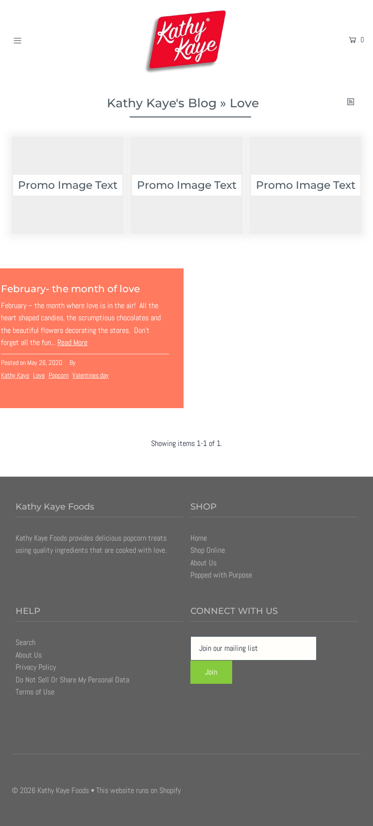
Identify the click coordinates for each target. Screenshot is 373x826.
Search (25, 642)
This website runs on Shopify (138, 790)
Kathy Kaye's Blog (162, 103)
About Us (203, 563)
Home (198, 538)
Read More (72, 342)
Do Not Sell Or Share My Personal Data (72, 680)
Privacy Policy (36, 667)
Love (39, 375)
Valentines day (90, 375)
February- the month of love (70, 289)
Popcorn (58, 375)
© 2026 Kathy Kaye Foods (50, 790)
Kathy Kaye (15, 375)
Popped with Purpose (221, 575)
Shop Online (207, 550)
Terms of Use (35, 692)
